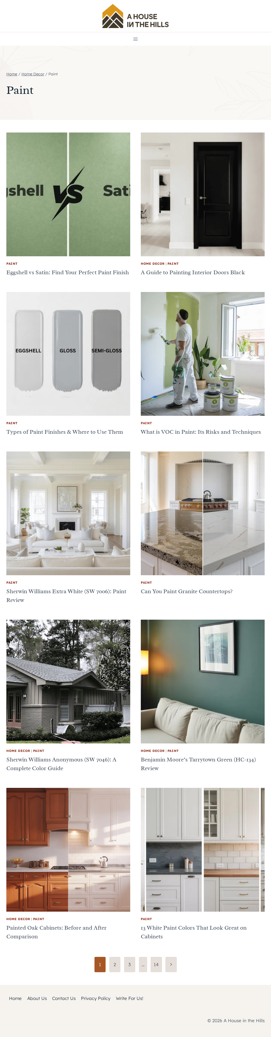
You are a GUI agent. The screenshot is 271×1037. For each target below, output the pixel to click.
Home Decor (153, 264)
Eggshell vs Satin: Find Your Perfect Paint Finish (67, 272)
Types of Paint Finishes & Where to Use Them (64, 432)
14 (156, 964)
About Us (37, 998)
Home (15, 998)
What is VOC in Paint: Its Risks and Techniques (201, 432)
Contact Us (64, 998)
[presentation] (68, 194)
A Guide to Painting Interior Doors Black (193, 272)
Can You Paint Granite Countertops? (187, 591)
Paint (12, 264)
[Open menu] (136, 39)
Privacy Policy (95, 998)
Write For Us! (129, 998)
